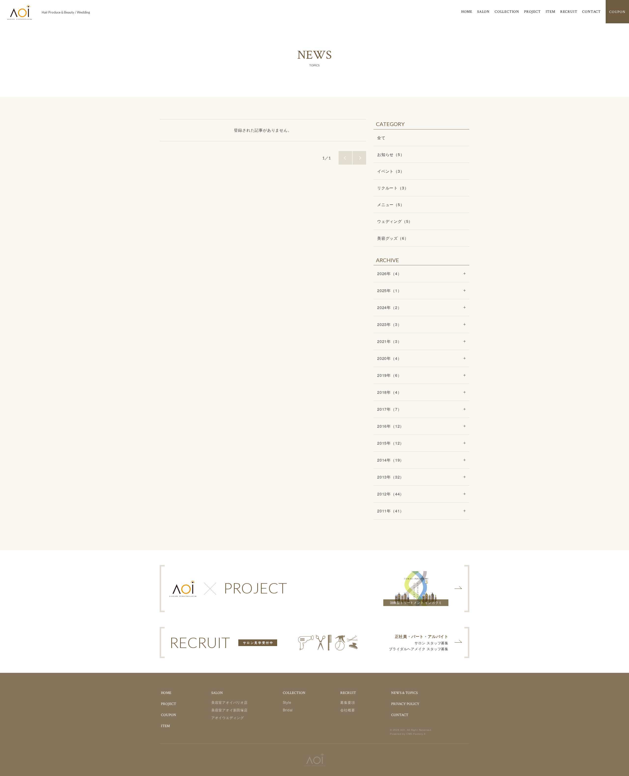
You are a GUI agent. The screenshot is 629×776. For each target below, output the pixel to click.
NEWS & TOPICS (404, 693)
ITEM (550, 11)
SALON (483, 11)
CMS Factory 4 (416, 734)
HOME (466, 11)
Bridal (288, 709)
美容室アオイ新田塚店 (229, 709)
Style (287, 702)
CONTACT (591, 11)
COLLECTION (507, 11)
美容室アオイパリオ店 (229, 702)
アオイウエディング (227, 717)
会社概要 (347, 709)
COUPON (168, 715)
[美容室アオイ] (19, 12)
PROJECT (532, 11)
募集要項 (347, 702)
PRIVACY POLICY (405, 704)
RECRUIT (568, 11)
